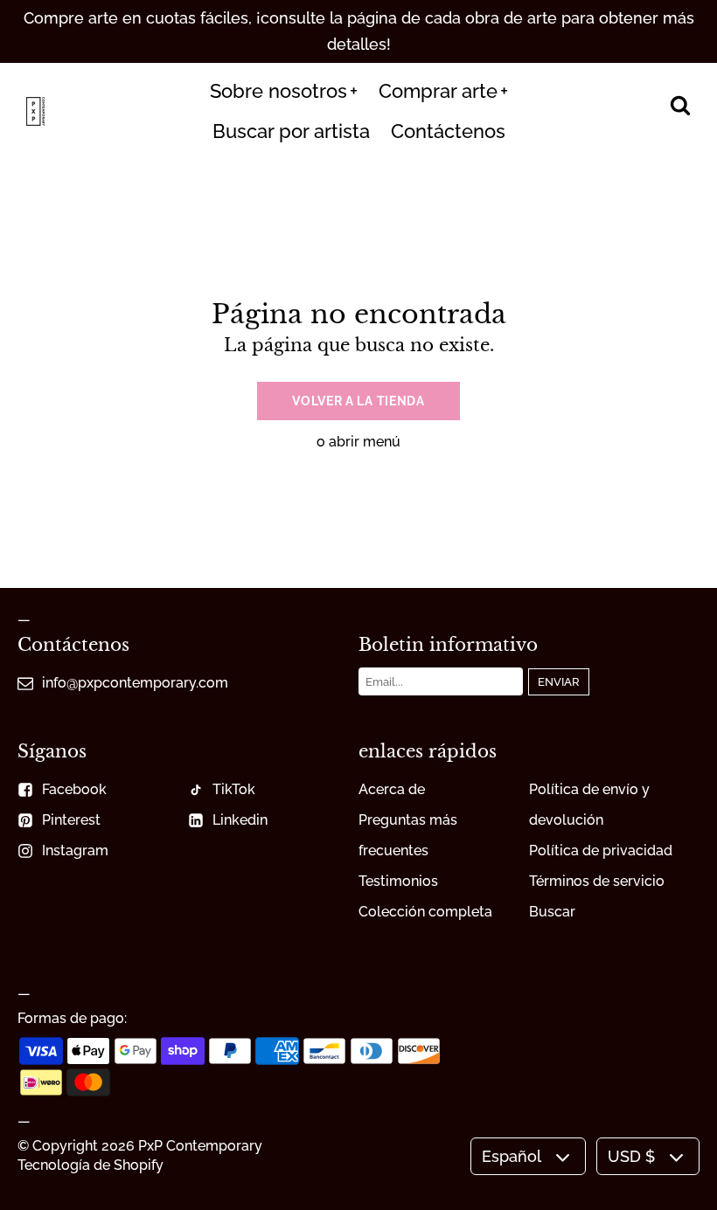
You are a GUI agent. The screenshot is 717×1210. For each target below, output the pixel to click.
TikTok (233, 789)
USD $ (631, 1156)
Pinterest (71, 820)
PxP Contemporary (200, 1145)
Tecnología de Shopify (90, 1165)
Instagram (75, 850)
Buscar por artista (291, 131)
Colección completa (425, 911)
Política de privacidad (600, 850)
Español (511, 1156)
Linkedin (240, 820)
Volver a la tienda (358, 401)
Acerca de (391, 789)
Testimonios (398, 881)
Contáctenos (448, 131)
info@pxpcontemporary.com (135, 682)
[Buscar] (680, 107)
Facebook (74, 789)
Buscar (552, 911)
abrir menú (364, 441)
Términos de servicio (597, 881)
